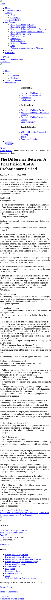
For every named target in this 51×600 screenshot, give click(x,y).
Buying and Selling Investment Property (27, 31)
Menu (2, 148)
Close (2, 4)
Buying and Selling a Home (21, 24)
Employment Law (17, 36)
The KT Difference (13, 20)
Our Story (14, 15)
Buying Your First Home (20, 34)
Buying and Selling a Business (23, 27)
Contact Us (10, 52)
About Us (9, 13)
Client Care (4, 596)
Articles (8, 50)
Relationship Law (17, 41)
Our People (15, 17)
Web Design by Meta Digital (12, 599)
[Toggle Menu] (1, 67)
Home (7, 8)
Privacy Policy (6, 587)
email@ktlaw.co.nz (19, 530)
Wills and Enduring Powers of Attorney (26, 48)
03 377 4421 (5, 57)
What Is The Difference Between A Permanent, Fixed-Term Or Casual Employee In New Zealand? (24, 513)
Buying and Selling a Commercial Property (28, 29)
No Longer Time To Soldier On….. (16, 510)
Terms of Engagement (9, 592)
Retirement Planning (18, 43)
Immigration (15, 38)
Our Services (10, 22)
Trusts (12, 45)
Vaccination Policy (13, 10)
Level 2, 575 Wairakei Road (11, 59)
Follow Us (4, 544)
